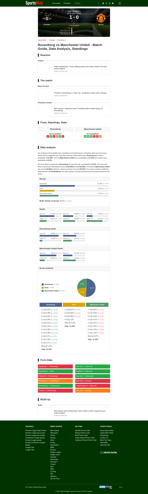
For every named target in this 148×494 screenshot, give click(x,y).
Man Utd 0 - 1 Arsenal (83, 381)
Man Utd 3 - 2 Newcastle (85, 376)
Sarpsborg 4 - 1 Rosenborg (48, 366)
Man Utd (101, 24)
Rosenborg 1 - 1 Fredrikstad (49, 381)
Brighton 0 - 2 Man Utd (84, 371)
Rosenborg (47, 24)
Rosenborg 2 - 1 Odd (46, 371)
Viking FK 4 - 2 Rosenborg (48, 376)
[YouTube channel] (113, 3)
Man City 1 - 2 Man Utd (84, 366)
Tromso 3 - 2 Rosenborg (47, 390)
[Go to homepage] (34, 3)
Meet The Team (105, 440)
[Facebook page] (103, 3)
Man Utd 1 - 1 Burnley (84, 390)
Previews (67, 3)
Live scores (56, 3)
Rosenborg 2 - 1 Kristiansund (49, 386)
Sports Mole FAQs (106, 433)
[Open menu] (120, 3)
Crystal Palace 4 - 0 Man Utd (86, 386)
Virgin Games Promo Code (84, 438)
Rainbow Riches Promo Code (86, 440)
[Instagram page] (109, 3)
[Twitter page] (106, 3)
